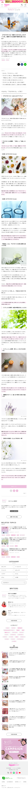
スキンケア (8, 58)
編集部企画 (13, 535)
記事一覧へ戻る (14, 517)
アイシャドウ (15, 632)
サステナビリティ (17, 787)
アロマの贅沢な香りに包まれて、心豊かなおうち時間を (14, 84)
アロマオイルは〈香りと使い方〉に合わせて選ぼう (13, 82)
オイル (7, 60)
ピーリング (22, 535)
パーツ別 (11, 636)
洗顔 (18, 535)
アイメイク (3, 570)
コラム (2, 577)
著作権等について (18, 781)
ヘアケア (3, 573)
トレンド (11, 546)
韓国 (7, 546)
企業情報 (3, 781)
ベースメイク (18, 566)
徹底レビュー (7, 632)
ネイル (16, 573)
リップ (6, 634)
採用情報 (24, 781)
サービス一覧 (4, 787)
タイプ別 (14, 641)
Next (25, 493)
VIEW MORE (14, 620)
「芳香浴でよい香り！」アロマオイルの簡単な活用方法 (14, 77)
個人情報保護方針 (10, 781)
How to (3, 60)
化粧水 (18, 556)
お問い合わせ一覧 (10, 787)
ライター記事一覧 (14, 511)
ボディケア (17, 570)
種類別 (16, 546)
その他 (16, 577)
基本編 (18, 630)
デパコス (6, 639)
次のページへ (14, 486)
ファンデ (12, 639)
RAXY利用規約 (8, 768)
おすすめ (8, 535)
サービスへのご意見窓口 (16, 768)
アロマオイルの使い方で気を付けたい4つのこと (12, 80)
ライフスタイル (20, 639)
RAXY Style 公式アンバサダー (9, 630)
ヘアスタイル (13, 634)
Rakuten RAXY (7, 5)
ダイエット (23, 636)
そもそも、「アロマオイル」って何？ (10, 73)
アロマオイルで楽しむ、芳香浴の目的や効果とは (12, 75)
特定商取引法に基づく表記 (13, 769)
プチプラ (4, 636)
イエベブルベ (20, 634)
